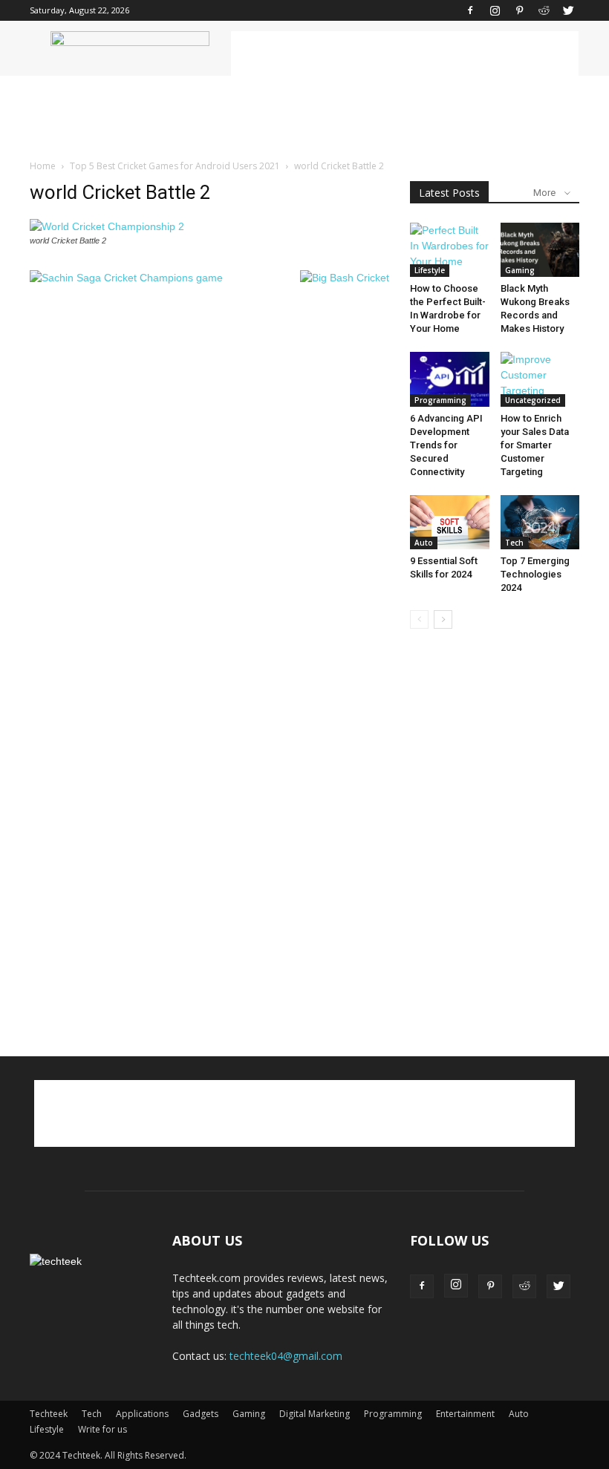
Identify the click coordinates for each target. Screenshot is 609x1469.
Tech (514, 542)
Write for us (102, 1429)
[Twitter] (568, 10)
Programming (440, 400)
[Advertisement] (405, 53)
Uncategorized (533, 400)
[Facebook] (470, 10)
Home (43, 166)
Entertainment (465, 1413)
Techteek (49, 1413)
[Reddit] (544, 10)
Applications (142, 1413)
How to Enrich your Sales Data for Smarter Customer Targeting (535, 445)
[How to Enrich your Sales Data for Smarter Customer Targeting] (540, 379)
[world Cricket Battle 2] (107, 226)
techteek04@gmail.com (285, 1356)
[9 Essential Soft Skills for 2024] (449, 522)
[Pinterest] (519, 10)
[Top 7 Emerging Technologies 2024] (540, 522)
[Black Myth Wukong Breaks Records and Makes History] (540, 250)
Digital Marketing (314, 1413)
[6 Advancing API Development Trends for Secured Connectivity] (449, 379)
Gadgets (200, 1413)
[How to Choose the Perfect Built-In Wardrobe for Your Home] (449, 250)
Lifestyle (429, 270)
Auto (423, 542)
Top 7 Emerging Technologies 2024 (535, 574)
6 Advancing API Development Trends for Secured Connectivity (446, 445)
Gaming (520, 270)
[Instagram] (494, 10)
